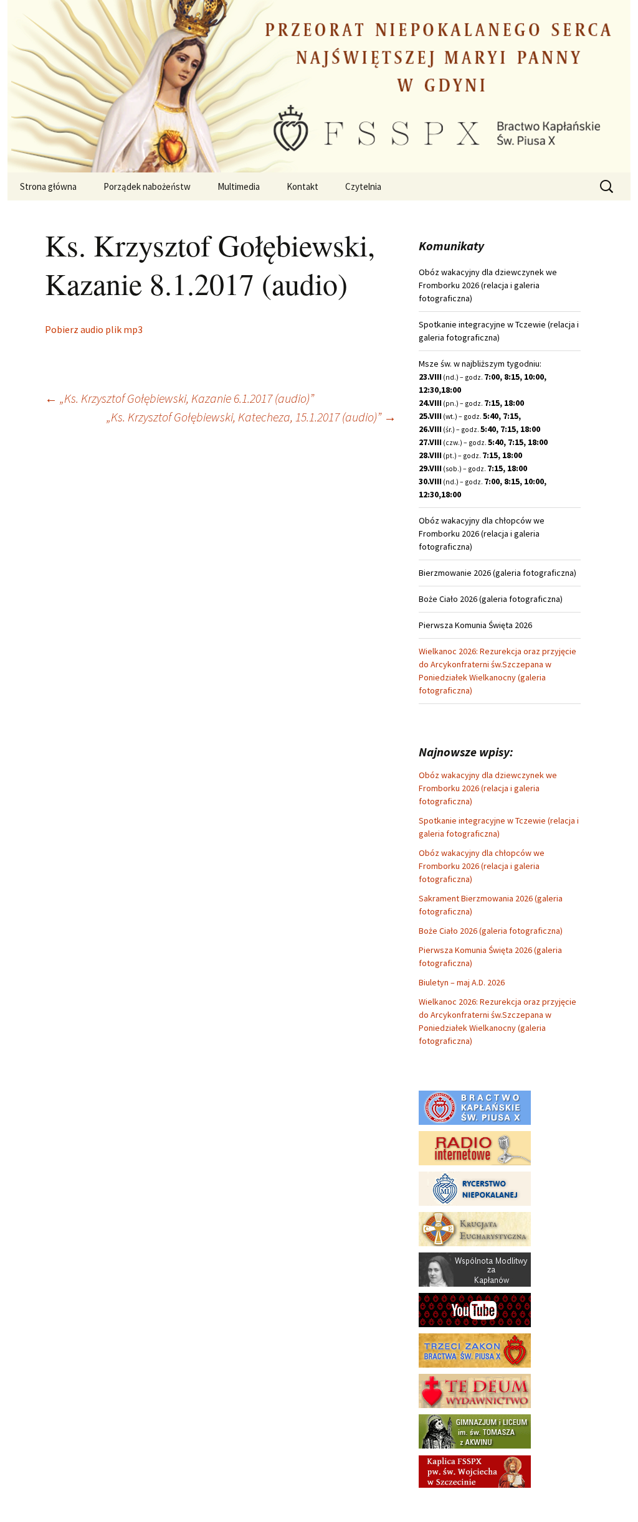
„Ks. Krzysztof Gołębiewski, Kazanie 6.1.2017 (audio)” (179, 398)
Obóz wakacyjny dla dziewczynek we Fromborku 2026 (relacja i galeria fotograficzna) (488, 788)
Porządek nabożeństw (147, 186)
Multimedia (238, 186)
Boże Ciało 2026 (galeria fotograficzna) (491, 930)
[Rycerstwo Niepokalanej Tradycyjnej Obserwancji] (475, 1187)
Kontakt (302, 186)
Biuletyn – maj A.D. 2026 (462, 982)
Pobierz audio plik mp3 (94, 329)
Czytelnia (363, 186)
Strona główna (48, 186)
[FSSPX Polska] (475, 1309)
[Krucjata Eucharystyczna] (475, 1228)
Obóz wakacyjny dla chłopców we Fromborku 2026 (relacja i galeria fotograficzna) (482, 866)
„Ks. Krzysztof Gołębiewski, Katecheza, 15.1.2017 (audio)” (251, 417)
